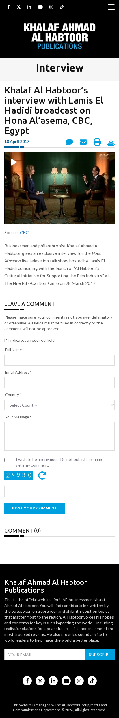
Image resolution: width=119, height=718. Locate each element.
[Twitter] (19, 8)
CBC (24, 232)
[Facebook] (8, 8)
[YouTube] (40, 8)
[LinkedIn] (29, 8)
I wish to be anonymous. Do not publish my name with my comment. (59, 462)
